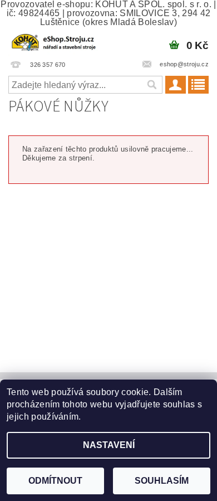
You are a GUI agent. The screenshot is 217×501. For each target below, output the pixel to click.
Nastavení (109, 445)
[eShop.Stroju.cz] (54, 41)
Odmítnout (55, 480)
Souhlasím (162, 480)
